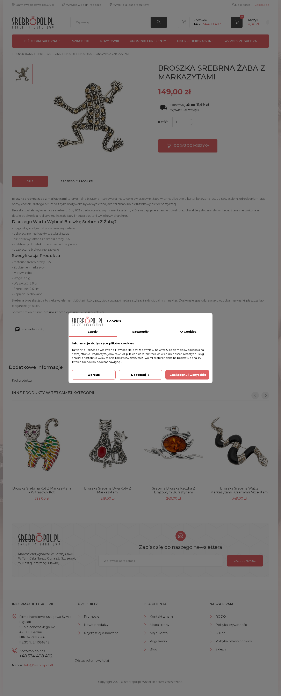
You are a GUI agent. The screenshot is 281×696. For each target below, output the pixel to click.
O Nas (220, 633)
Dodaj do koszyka (191, 146)
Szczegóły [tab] (140, 332)
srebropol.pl (132, 682)
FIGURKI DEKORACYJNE (195, 41)
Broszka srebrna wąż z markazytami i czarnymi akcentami (239, 490)
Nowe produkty (96, 625)
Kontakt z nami (161, 616)
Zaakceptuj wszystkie (188, 375)
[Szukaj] (159, 22)
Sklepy (221, 649)
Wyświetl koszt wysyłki (185, 109)
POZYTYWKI (109, 41)
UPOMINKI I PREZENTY (148, 41)
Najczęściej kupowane (101, 633)
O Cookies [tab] (188, 332)
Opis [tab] (30, 181)
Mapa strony (159, 625)
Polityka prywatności (231, 625)
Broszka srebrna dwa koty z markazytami (107, 490)
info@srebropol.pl (38, 665)
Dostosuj (139, 375)
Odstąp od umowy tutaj (92, 660)
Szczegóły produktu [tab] (77, 181)
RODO (221, 616)
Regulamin (158, 641)
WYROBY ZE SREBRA (240, 41)
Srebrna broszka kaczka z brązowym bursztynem (173, 490)
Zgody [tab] (93, 332)
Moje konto (159, 633)
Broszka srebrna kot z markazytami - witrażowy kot (41, 490)
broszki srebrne (54, 312)
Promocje (91, 616)
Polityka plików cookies (234, 641)
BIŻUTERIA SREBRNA (40, 41)
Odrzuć (94, 375)
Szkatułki (80, 41)
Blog (153, 649)
